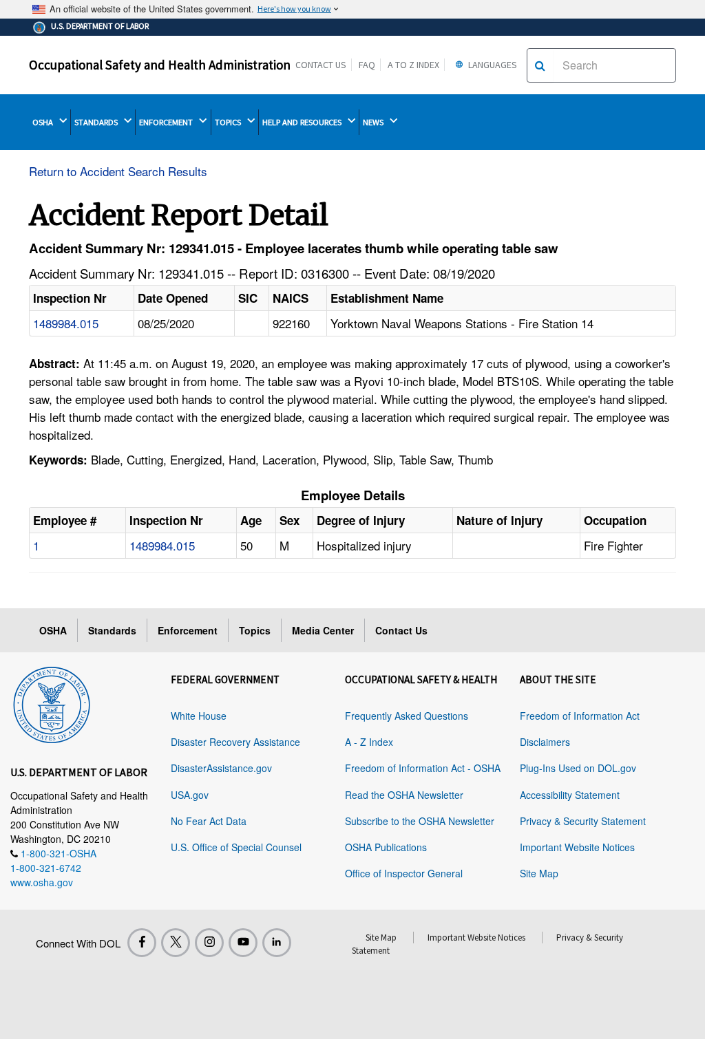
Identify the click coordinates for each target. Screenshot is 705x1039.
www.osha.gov (41, 882)
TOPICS (229, 122)
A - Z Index (369, 742)
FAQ (367, 64)
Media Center (323, 630)
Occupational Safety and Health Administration (160, 64)
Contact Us (320, 64)
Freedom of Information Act (580, 715)
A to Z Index (413, 64)
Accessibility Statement (570, 795)
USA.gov (190, 795)
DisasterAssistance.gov (221, 768)
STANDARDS (97, 122)
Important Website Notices (577, 847)
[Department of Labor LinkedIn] (276, 942)
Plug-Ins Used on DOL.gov (578, 768)
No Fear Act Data (208, 821)
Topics (255, 630)
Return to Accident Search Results (118, 171)
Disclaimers (545, 742)
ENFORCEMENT (167, 122)
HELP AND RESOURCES (303, 122)
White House (199, 715)
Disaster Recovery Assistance (235, 742)
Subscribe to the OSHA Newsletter (419, 821)
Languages (491, 64)
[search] (540, 65)
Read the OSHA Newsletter (404, 795)
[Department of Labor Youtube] (243, 942)
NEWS (374, 122)
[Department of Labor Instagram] (209, 942)
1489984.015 (65, 323)
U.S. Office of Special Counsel (236, 847)
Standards (112, 630)
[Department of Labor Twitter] (175, 942)
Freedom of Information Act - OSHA (423, 768)
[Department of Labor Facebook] (141, 942)
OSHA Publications (386, 847)
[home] (51, 702)
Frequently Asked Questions (406, 715)
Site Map (539, 873)
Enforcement (188, 630)
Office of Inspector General (404, 873)
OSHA (43, 122)
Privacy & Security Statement (583, 821)
